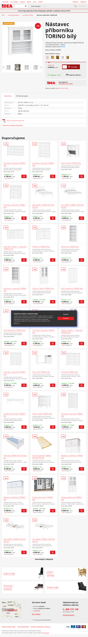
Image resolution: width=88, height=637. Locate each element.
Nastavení (65, 314)
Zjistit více (16, 323)
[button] (37, 6)
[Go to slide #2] (18, 67)
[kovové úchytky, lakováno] (68, 57)
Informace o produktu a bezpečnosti (12, 125)
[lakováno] (52, 57)
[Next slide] (41, 67)
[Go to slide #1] (9, 67)
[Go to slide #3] (27, 67)
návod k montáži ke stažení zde (15, 120)
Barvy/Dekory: (50, 53)
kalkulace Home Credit (61, 88)
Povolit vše (66, 318)
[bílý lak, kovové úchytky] (62, 57)
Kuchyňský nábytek (13, 15)
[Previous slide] (3, 67)
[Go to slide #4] (36, 67)
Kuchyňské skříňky (28, 15)
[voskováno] (57, 57)
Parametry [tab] (8, 96)
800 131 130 (72, 609)
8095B (63, 47)
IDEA (3, 15)
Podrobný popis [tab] (22, 96)
